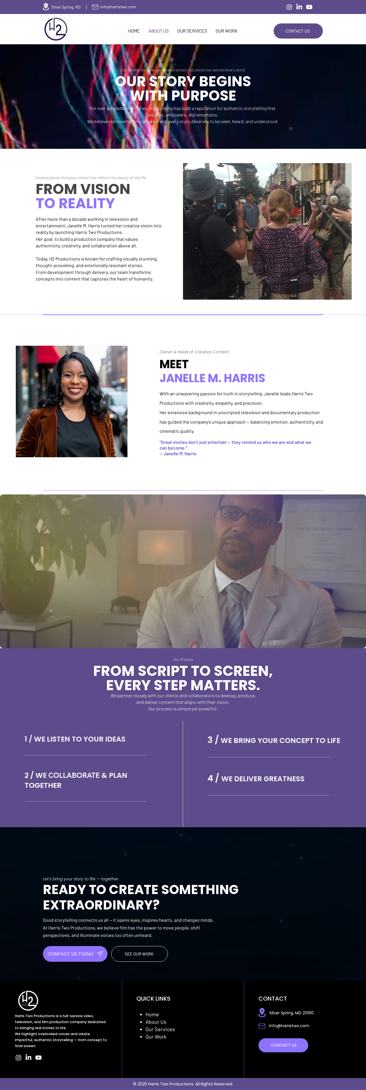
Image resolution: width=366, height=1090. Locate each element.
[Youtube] (309, 7)
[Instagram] (289, 7)
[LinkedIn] (299, 7)
